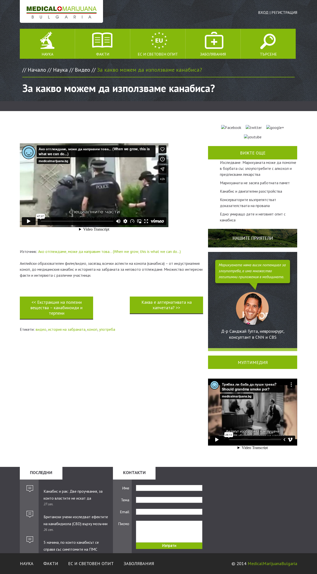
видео (41, 329)
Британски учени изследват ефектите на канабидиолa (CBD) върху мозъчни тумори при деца (76, 520)
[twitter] (253, 127)
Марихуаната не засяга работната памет (255, 182)
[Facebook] (231, 127)
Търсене (268, 54)
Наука (47, 54)
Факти (102, 54)
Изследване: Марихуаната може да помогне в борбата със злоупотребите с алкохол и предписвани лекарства (258, 168)
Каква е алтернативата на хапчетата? (166, 304)
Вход (263, 12)
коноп (92, 329)
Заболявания (213, 54)
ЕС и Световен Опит (158, 54)
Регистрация (284, 12)
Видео (82, 69)
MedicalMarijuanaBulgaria (272, 563)
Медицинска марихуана (61, 11)
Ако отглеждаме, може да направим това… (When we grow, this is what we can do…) (109, 251)
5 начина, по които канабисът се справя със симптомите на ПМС (71, 546)
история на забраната (66, 329)
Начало (37, 69)
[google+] (275, 127)
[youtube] (253, 136)
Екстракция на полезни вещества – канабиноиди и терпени (56, 307)
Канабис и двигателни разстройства (251, 191)
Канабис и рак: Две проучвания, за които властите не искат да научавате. (73, 495)
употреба (107, 329)
